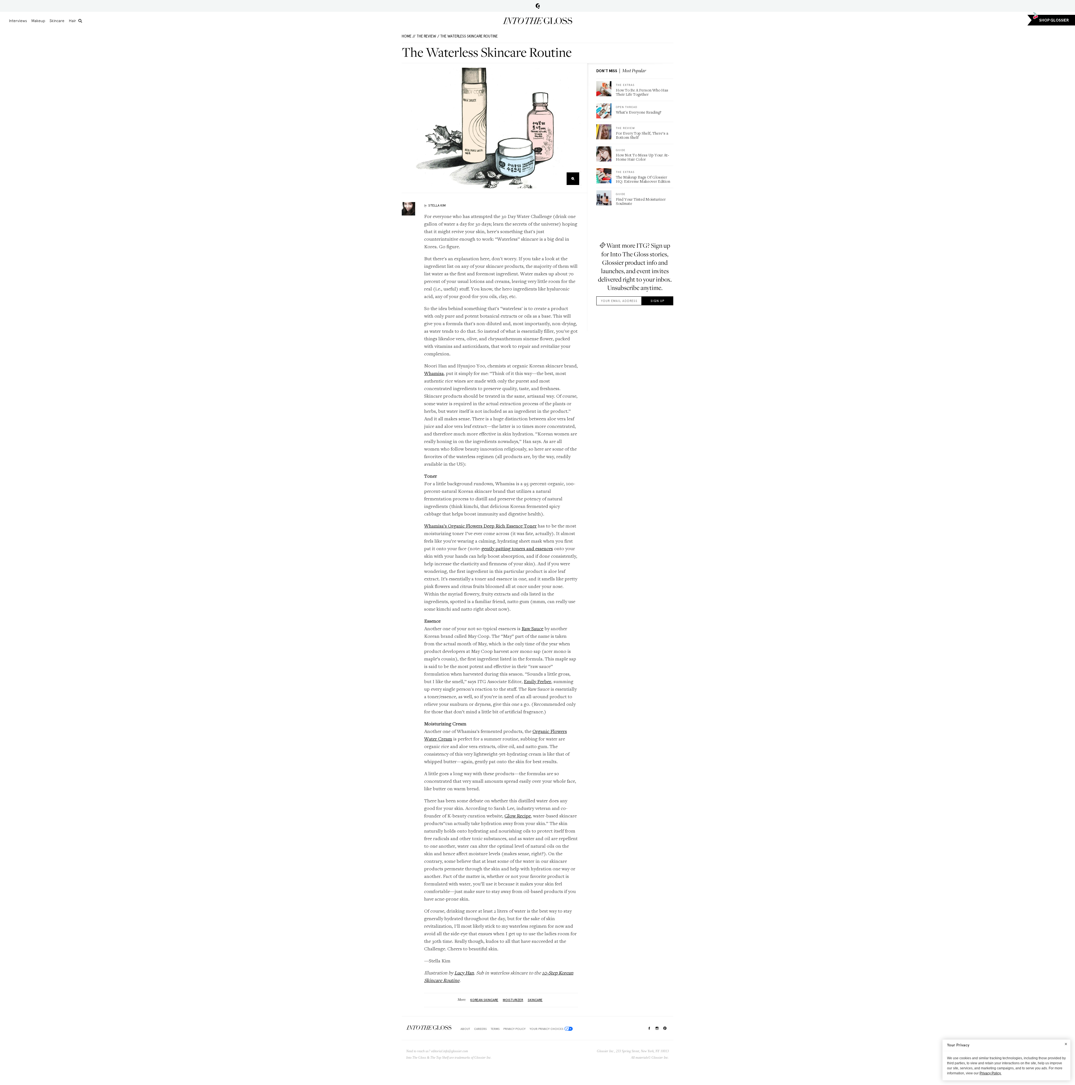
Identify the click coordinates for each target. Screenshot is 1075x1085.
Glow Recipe (517, 815)
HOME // (408, 36)
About (465, 1028)
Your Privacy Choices (546, 1028)
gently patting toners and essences (517, 548)
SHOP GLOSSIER (1054, 20)
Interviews (18, 20)
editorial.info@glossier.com (449, 1051)
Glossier (537, 6)
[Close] (1066, 1044)
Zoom (573, 178)
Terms (495, 1028)
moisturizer (513, 1000)
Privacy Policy (514, 1028)
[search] (80, 21)
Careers (480, 1028)
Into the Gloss (537, 20)
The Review (426, 36)
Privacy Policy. (990, 1073)
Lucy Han (464, 972)
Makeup (38, 20)
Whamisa (434, 373)
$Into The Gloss (429, 1027)
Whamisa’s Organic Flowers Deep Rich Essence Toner (480, 525)
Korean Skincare (484, 1000)
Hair (72, 20)
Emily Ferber (537, 681)
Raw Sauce (532, 628)
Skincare (57, 20)
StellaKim (437, 205)
